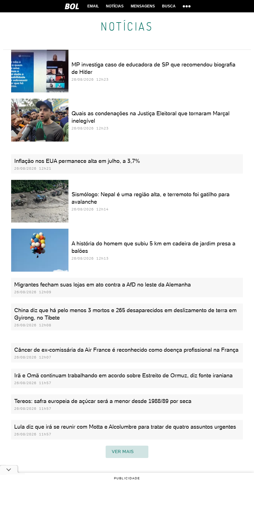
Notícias (115, 6)
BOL (72, 6)
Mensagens (143, 6)
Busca (169, 6)
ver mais (123, 451)
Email (93, 6)
